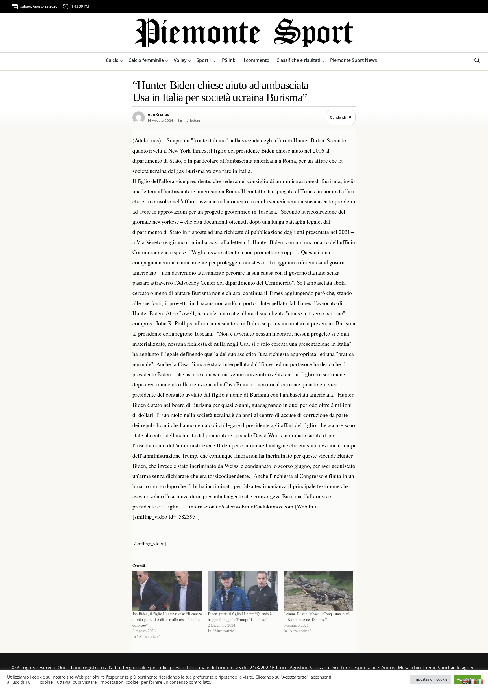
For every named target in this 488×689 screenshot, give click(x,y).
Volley (180, 60)
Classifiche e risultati (298, 60)
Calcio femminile (146, 60)
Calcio (112, 60)
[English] (465, 680)
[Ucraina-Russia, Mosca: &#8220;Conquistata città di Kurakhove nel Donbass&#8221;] (318, 591)
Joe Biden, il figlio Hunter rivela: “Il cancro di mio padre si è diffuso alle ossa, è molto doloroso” (167, 619)
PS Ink (228, 60)
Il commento (255, 60)
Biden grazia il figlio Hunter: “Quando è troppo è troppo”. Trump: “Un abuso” (240, 616)
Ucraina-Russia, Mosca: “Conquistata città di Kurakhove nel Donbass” (317, 616)
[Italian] (480, 680)
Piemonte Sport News (353, 60)
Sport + (204, 60)
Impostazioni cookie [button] (430, 679)
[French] (472, 680)
